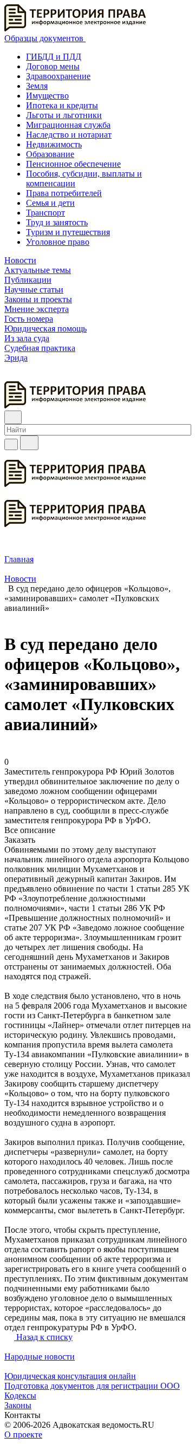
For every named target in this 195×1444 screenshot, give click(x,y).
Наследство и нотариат (69, 134)
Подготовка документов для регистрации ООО (92, 1385)
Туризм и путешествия (68, 232)
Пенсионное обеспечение (73, 163)
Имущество (47, 95)
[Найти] (29, 442)
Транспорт (45, 212)
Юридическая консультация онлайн (70, 1376)
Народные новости (39, 1356)
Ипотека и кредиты (62, 105)
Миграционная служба (68, 124)
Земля (37, 85)
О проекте (23, 1434)
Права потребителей (64, 193)
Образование (50, 154)
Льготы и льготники (64, 115)
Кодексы (20, 1395)
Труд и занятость (57, 222)
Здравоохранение (58, 76)
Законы (17, 1405)
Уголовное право (57, 241)
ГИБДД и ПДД (53, 56)
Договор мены (53, 66)
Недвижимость (54, 144)
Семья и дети (50, 202)
